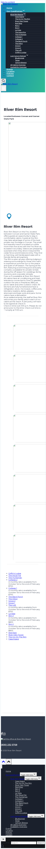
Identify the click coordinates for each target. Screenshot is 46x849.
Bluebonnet (19, 58)
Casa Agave (19, 17)
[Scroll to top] (3, 762)
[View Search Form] (3, 81)
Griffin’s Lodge (20, 52)
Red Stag (18, 23)
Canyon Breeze (21, 62)
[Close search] (3, 839)
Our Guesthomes (13, 775)
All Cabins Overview (18, 65)
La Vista (18, 30)
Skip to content (8, 2)
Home (9, 8)
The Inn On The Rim (22, 19)
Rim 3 (17, 28)
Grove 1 (18, 46)
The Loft (18, 50)
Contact (10, 76)
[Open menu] (3, 88)
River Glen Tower (21, 21)
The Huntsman (20, 35)
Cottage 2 (19, 39)
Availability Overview (18, 67)
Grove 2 (18, 48)
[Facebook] (2, 734)
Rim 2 (17, 26)
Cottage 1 (18, 37)
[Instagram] (4, 734)
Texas (17, 60)
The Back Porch (21, 41)
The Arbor (19, 43)
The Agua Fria (20, 32)
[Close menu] (1, 767)
